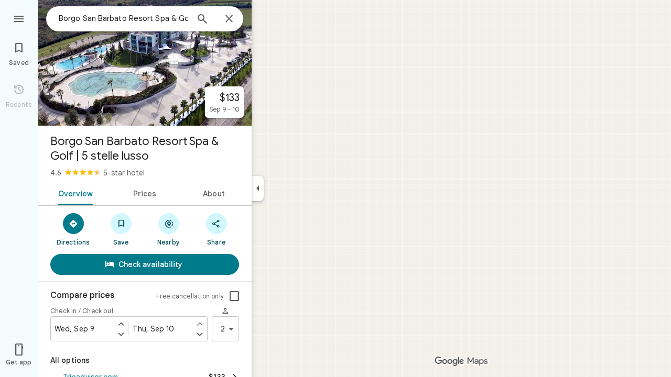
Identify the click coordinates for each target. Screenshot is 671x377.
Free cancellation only (190, 296)
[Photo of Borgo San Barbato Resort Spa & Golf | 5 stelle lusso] (145, 63)
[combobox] (123, 18)
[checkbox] (234, 296)
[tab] (73, 192)
